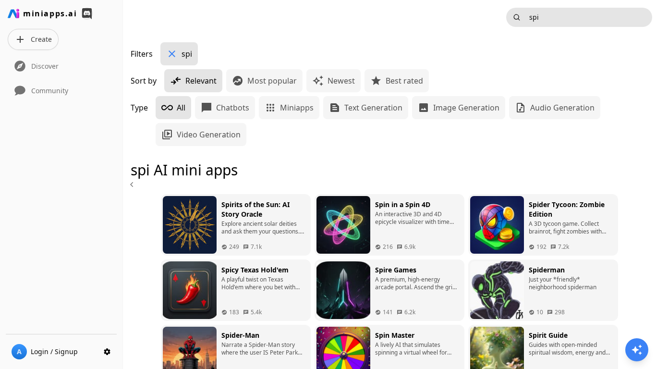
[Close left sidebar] (133, 184)
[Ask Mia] (636, 349)
